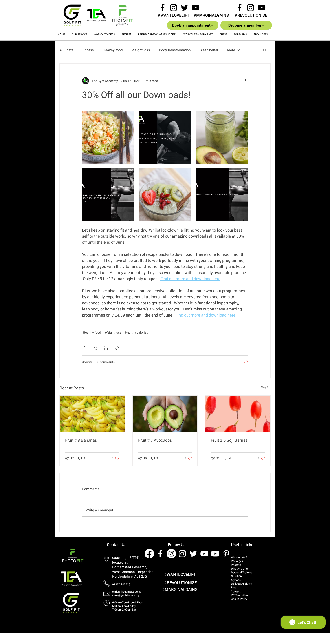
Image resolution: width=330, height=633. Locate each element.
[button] (265, 50)
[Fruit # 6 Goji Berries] (237, 414)
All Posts (66, 50)
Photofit (236, 564)
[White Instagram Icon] (182, 553)
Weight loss (141, 50)
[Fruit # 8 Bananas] (92, 414)
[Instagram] (171, 553)
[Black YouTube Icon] (195, 7)
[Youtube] (215, 553)
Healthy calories (136, 332)
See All (266, 387)
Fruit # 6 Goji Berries (229, 440)
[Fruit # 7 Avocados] (165, 414)
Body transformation (175, 50)
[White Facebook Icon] (160, 553)
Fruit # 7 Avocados (155, 440)
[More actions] (245, 80)
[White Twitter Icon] (193, 553)
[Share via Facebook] (84, 348)
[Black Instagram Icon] (173, 7)
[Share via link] (117, 348)
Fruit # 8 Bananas (81, 440)
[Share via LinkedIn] (106, 348)
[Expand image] (108, 137)
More (231, 50)
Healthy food (113, 50)
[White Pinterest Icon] (226, 553)
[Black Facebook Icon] (162, 7)
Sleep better (209, 50)
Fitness (88, 50)
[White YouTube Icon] (204, 553)
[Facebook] (149, 553)
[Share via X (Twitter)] (95, 348)
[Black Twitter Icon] (184, 7)
